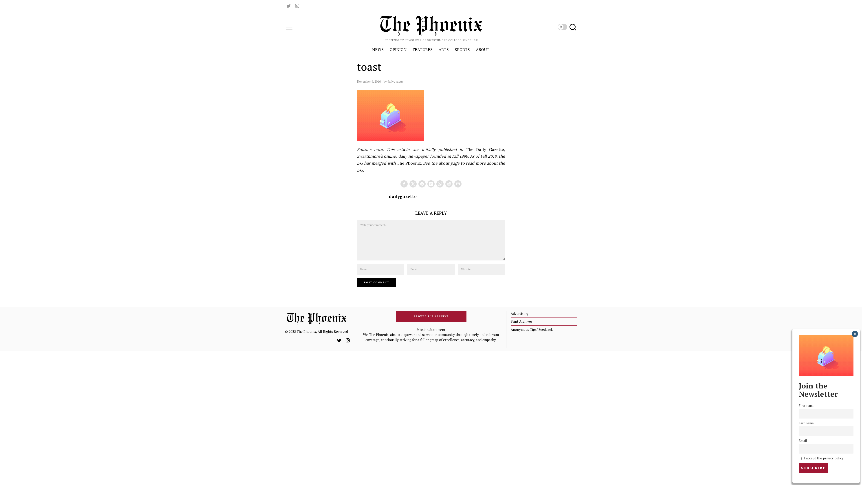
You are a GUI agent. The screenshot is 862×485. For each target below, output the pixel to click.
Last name (806, 423)
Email (803, 441)
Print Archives (521, 321)
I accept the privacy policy (823, 458)
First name (806, 405)
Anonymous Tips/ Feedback (532, 329)
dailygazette (395, 81)
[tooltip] (288, 5)
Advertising (519, 313)
